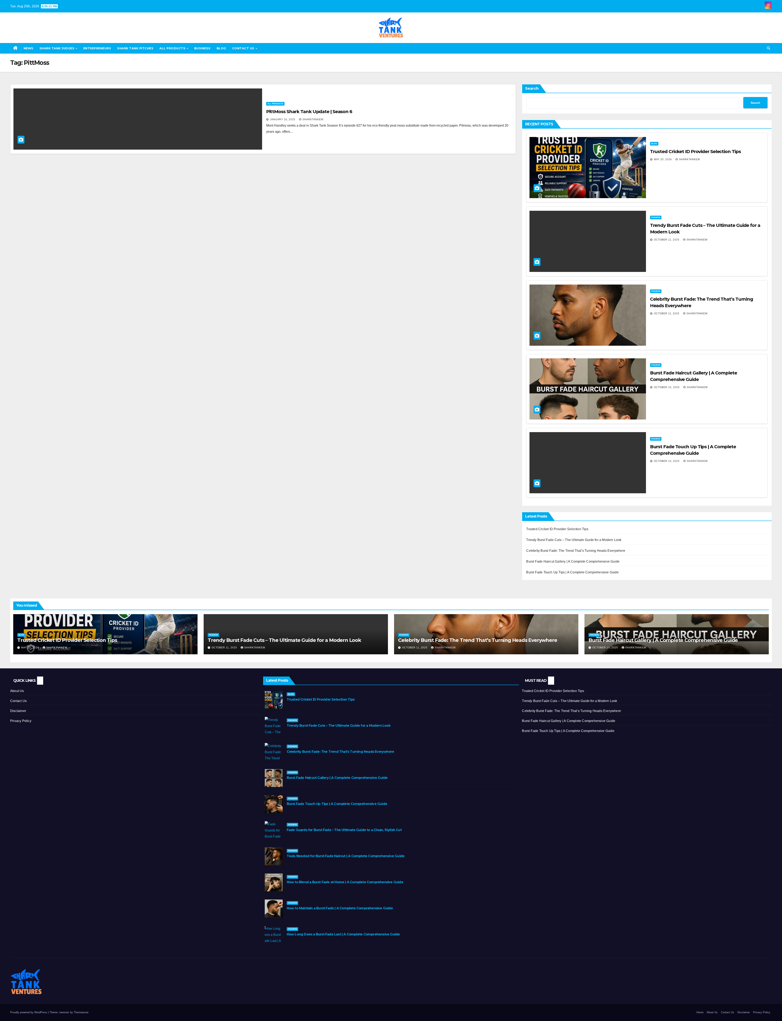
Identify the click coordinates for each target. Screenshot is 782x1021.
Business (202, 48)
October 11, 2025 (667, 239)
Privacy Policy (20, 721)
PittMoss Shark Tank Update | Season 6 (309, 111)
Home (699, 1012)
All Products (172, 48)
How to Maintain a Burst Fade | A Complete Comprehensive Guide (340, 908)
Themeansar (81, 1012)
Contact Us (243, 48)
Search (532, 88)
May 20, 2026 (663, 159)
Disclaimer (18, 711)
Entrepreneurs (97, 48)
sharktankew (312, 119)
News (28, 48)
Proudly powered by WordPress (29, 1012)
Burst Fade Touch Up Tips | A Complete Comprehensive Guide (572, 572)
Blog (221, 48)
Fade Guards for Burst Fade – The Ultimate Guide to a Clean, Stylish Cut (344, 830)
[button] (768, 48)
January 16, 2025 (283, 119)
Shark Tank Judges (57, 48)
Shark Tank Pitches (135, 48)
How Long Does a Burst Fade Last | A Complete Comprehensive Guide (343, 934)
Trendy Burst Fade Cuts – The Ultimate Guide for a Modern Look (573, 540)
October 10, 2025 (667, 387)
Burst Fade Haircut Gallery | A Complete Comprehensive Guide (572, 561)
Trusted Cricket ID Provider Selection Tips (695, 151)
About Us (17, 691)
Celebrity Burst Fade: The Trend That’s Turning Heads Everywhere (575, 550)
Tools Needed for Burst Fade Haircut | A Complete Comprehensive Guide (346, 856)
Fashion (655, 217)
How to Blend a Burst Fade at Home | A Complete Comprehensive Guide (345, 882)
